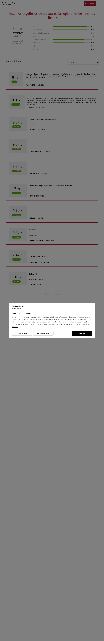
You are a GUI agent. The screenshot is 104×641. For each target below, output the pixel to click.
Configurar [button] (22, 333)
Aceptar (82, 333)
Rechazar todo (43, 333)
